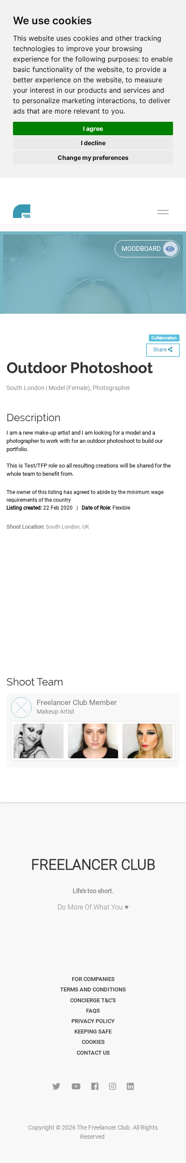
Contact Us (93, 1052)
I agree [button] (93, 128)
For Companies (93, 979)
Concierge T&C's (93, 1000)
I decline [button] (93, 142)
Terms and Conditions (93, 989)
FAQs (93, 1010)
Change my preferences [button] (93, 157)
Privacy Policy (93, 1021)
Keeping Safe (93, 1031)
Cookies (93, 1042)
